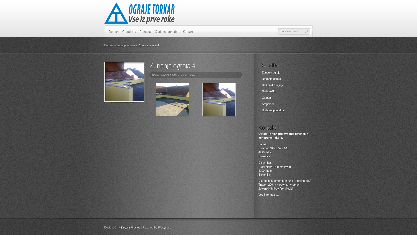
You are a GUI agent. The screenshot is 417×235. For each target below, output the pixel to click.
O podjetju (129, 31)
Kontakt (188, 31)
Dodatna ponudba (167, 31)
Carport (266, 97)
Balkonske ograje (273, 85)
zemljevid (287, 188)
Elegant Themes (130, 227)
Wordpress (164, 227)
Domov (114, 31)
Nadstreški (268, 91)
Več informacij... (268, 194)
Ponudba (146, 31)
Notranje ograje (271, 78)
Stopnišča (268, 104)
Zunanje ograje (125, 45)
